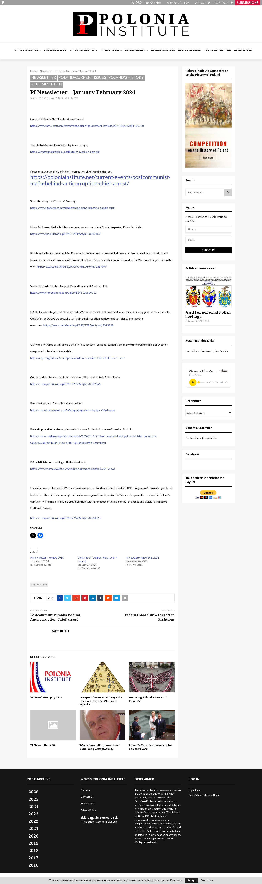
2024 (33, 806)
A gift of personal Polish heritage (208, 314)
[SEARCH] (228, 192)
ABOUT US (202, 3)
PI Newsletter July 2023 (46, 697)
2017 (33, 858)
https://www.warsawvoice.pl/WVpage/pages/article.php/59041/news (72, 410)
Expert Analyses (163, 50)
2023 (33, 814)
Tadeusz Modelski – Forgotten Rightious (149, 617)
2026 (33, 792)
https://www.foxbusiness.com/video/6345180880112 (63, 292)
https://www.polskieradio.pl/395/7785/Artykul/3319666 (65, 384)
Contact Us (87, 796)
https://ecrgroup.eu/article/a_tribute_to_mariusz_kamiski (65, 151)
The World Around (217, 50)
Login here (194, 790)
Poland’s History (82, 50)
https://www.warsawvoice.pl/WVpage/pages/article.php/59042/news (72, 468)
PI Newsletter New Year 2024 (142, 557)
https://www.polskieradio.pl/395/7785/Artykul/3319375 (72, 266)
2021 (33, 828)
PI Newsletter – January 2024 (46, 557)
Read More (207, 880)
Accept (191, 880)
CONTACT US (223, 3)
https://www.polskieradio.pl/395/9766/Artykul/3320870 (65, 517)
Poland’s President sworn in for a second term (150, 746)
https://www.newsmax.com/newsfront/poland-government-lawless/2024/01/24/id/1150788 (87, 125)
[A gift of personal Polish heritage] (208, 292)
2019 (33, 843)
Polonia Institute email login (204, 795)
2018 (33, 850)
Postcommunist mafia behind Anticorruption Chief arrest (55, 617)
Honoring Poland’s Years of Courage (147, 699)
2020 (33, 836)
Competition (110, 50)
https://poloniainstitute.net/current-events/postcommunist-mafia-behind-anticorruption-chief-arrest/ (100, 180)
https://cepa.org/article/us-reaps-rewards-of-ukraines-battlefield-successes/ (77, 358)
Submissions (88, 803)
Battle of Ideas (189, 50)
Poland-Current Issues (82, 77)
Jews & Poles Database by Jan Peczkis (206, 350)
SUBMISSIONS (247, 3)
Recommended (135, 50)
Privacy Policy (88, 810)
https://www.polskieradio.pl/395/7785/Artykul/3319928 (78, 325)
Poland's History (126, 77)
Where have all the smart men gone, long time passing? (100, 746)
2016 (33, 865)
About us (86, 789)
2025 (33, 799)
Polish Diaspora (26, 50)
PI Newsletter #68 (42, 745)
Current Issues (55, 50)
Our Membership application (201, 438)
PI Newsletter (39, 585)
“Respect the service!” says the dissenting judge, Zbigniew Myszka (101, 701)
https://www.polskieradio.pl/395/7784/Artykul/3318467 (65, 233)
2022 (33, 821)
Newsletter (243, 50)
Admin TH (38, 98)
